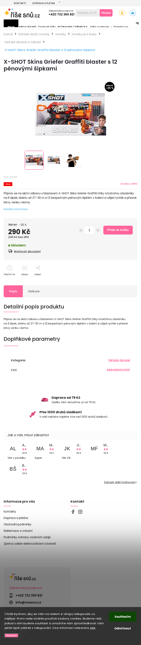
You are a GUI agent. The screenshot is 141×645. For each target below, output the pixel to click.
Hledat (106, 12)
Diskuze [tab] (33, 291)
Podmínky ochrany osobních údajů (27, 537)
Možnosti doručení (27, 251)
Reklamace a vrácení (18, 531)
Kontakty (20, 3)
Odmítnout (122, 628)
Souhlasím (123, 617)
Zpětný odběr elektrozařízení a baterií (30, 544)
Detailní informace (16, 209)
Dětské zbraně (119, 360)
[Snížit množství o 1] (80, 230)
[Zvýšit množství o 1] (98, 230)
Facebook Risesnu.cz (72, 511)
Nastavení (11, 635)
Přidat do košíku (118, 229)
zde (92, 628)
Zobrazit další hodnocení (119, 482)
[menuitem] (11, 26)
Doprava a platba (43, 3)
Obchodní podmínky (17, 524)
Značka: (128, 183)
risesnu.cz (80, 511)
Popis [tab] (13, 291)
